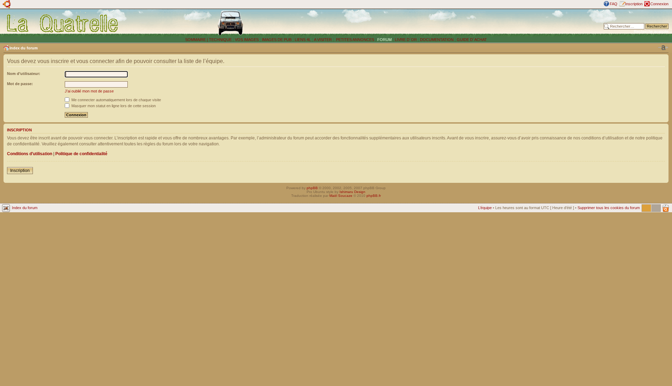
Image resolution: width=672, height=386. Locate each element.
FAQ (613, 4)
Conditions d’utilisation (29, 153)
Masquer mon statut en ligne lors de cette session (113, 106)
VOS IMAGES (247, 39)
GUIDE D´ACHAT (472, 39)
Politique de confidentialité (81, 153)
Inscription (634, 4)
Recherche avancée (651, 31)
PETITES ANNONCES (354, 39)
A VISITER (323, 39)
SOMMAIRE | (197, 39)
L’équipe (485, 208)
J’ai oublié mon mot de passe (89, 91)
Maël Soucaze (340, 196)
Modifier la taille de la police (663, 47)
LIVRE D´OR (406, 39)
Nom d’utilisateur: (23, 73)
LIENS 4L (303, 39)
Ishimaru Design (352, 192)
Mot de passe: (20, 84)
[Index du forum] (63, 23)
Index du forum (23, 48)
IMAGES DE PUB (277, 39)
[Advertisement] (473, 22)
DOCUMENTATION (437, 39)
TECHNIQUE (220, 39)
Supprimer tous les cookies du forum (609, 208)
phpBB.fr (373, 196)
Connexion (659, 4)
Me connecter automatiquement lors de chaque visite (115, 100)
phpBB (312, 188)
